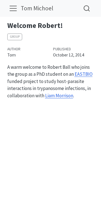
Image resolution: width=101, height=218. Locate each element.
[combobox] (87, 8)
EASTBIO (84, 74)
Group (15, 37)
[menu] (13, 8)
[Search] (86, 8)
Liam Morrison (59, 96)
